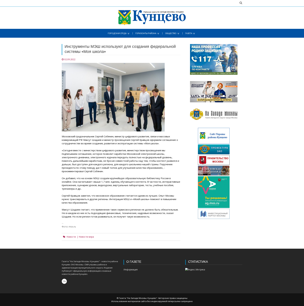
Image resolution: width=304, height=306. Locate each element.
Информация (131, 269)
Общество (170, 33)
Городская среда (117, 33)
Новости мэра (86, 237)
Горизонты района (145, 33)
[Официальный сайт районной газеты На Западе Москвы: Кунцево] (152, 18)
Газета (188, 33)
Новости (71, 237)
